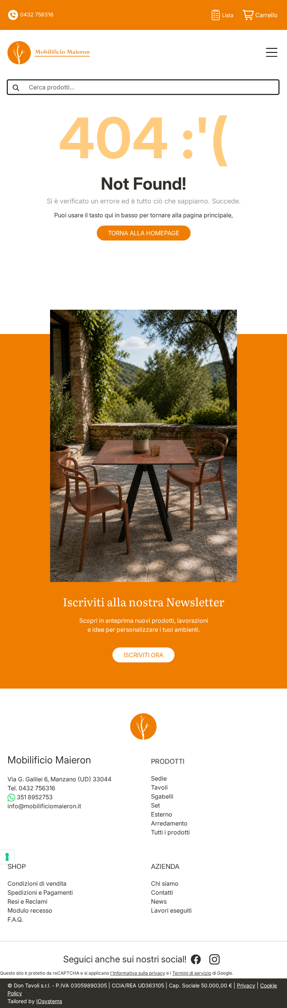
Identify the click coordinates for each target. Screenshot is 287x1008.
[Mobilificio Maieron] (48, 52)
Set (155, 805)
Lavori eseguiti (171, 910)
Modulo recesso (29, 910)
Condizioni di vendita (37, 883)
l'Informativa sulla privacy (137, 973)
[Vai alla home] (143, 726)
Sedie (159, 778)
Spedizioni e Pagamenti (40, 892)
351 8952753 (34, 797)
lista (228, 15)
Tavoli (159, 787)
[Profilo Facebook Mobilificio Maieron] (195, 959)
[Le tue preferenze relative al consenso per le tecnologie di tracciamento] (7, 857)
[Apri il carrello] (260, 14)
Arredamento (169, 823)
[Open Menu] (269, 52)
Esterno (161, 814)
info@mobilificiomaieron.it (44, 806)
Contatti (162, 892)
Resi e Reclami (27, 901)
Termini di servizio (191, 973)
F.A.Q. (15, 919)
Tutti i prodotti (170, 832)
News (159, 901)
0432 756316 (36, 14)
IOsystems (49, 1001)
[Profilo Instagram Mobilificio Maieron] (214, 959)
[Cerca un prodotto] (15, 87)
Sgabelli (162, 796)
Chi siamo (165, 883)
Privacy (246, 985)
